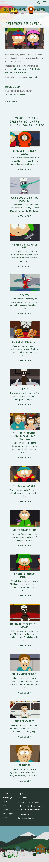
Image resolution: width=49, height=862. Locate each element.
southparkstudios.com (15, 94)
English (21, 793)
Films (5, 801)
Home (5, 793)
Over (5, 817)
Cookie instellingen (26, 818)
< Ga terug (11, 101)
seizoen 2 (33, 77)
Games (6, 809)
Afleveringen (8, 797)
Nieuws (6, 805)
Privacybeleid (23, 814)
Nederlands (23, 797)
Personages (8, 813)
